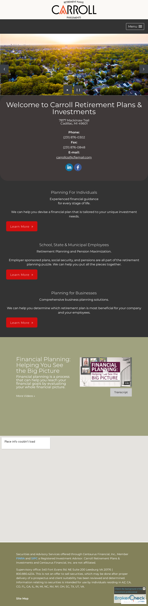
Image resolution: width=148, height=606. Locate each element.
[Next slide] (143, 69)
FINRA (20, 558)
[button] (135, 26)
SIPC (34, 558)
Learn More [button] (19, 226)
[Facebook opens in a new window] (78, 167)
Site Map (22, 598)
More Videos (25, 396)
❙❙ (78, 89)
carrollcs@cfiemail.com (74, 157)
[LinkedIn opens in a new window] (69, 167)
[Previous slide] (4, 69)
